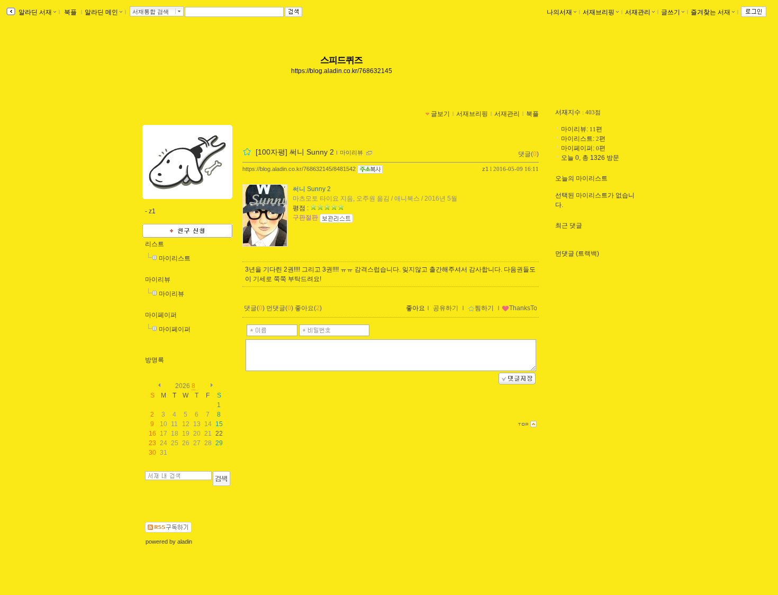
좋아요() (308, 308)
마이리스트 (175, 258)
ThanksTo (523, 308)
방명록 (154, 360)
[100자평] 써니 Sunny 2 (295, 152)
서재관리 (637, 12)
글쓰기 (670, 12)
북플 (70, 12)
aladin (184, 541)
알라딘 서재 (34, 12)
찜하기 (484, 308)
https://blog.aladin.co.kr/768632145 (341, 71)
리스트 (154, 244)
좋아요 (415, 308)
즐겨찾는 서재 (710, 12)
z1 (485, 169)
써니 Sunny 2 (312, 189)
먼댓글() (279, 308)
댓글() (528, 154)
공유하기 (445, 308)
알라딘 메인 (101, 12)
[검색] (221, 478)
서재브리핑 (598, 12)
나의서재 (559, 12)
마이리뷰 (157, 279)
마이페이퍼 (161, 315)
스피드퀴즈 (341, 60)
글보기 (440, 114)
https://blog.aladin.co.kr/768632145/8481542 (299, 169)
